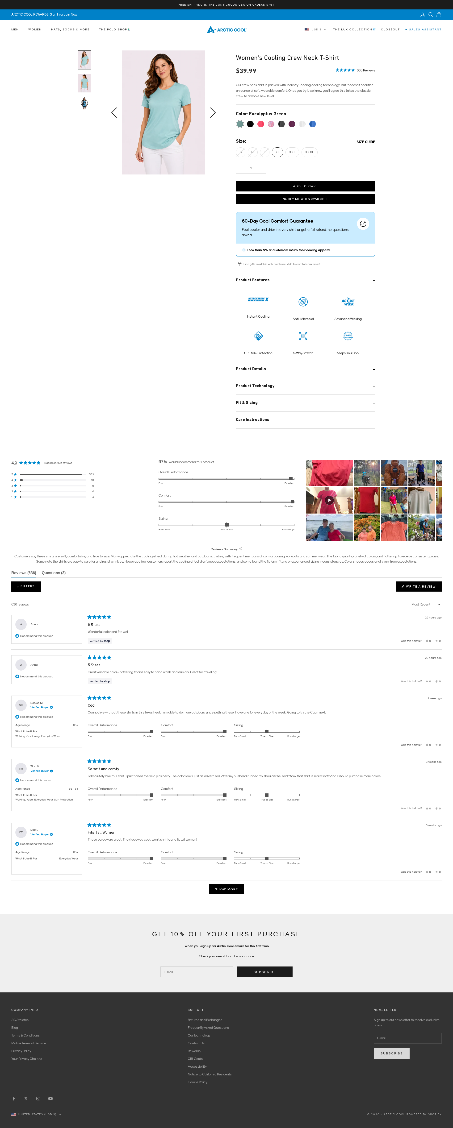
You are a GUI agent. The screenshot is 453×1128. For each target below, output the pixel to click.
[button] (355, 70)
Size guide (366, 142)
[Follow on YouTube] (50, 1098)
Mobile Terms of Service (28, 1043)
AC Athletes (20, 1020)
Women (35, 29)
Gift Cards (195, 1059)
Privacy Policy (21, 1051)
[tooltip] (240, 549)
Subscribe (265, 972)
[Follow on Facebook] (13, 1098)
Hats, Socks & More (70, 29)
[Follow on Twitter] (26, 1098)
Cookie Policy (197, 1082)
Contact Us (196, 1043)
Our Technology (199, 1035)
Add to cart (305, 186)
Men (15, 29)
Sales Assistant (423, 29)
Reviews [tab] (23, 574)
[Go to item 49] (84, 83)
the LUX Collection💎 (354, 29)
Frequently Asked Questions (208, 1027)
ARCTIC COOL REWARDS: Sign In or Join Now (44, 14)
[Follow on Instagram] (38, 1098)
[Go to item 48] (84, 60)
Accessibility (197, 1066)
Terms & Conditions (25, 1035)
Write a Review (423, 588)
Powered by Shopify (424, 1114)
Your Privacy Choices (26, 1059)
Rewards (194, 1051)
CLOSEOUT (390, 29)
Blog (14, 1027)
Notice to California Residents (210, 1074)
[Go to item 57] (84, 103)
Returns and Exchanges (205, 1020)
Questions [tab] (54, 574)
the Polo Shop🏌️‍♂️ (115, 29)
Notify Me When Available (305, 199)
